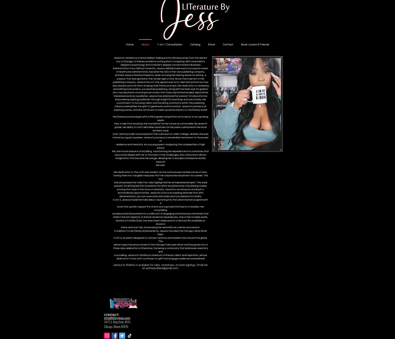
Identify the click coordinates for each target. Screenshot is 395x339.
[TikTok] (130, 336)
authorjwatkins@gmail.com (162, 268)
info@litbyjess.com (117, 318)
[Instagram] (107, 336)
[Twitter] (122, 336)
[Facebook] (115, 336)
